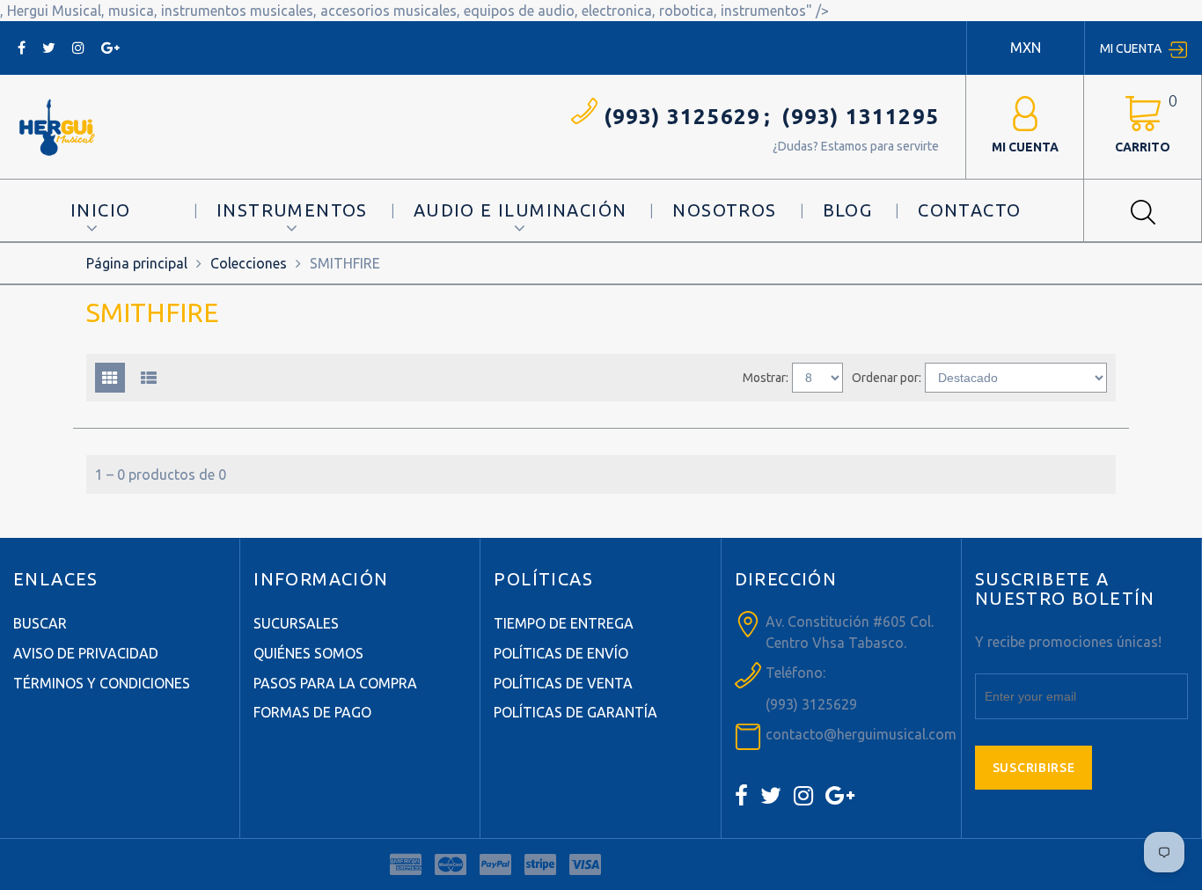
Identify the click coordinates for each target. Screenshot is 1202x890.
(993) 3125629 (682, 117)
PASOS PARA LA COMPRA (335, 683)
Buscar (40, 623)
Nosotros (724, 210)
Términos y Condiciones (101, 683)
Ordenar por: (886, 378)
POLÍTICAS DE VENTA (563, 683)
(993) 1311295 (860, 117)
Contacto (969, 210)
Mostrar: (765, 378)
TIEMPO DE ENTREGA (564, 623)
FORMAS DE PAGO (312, 712)
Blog (848, 210)
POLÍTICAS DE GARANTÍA (575, 712)
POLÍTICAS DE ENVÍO (561, 653)
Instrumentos (292, 210)
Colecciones (248, 263)
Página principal (136, 263)
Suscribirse (1034, 768)
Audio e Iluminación (520, 210)
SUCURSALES (296, 623)
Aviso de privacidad (85, 653)
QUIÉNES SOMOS (308, 653)
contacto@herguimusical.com (861, 734)
